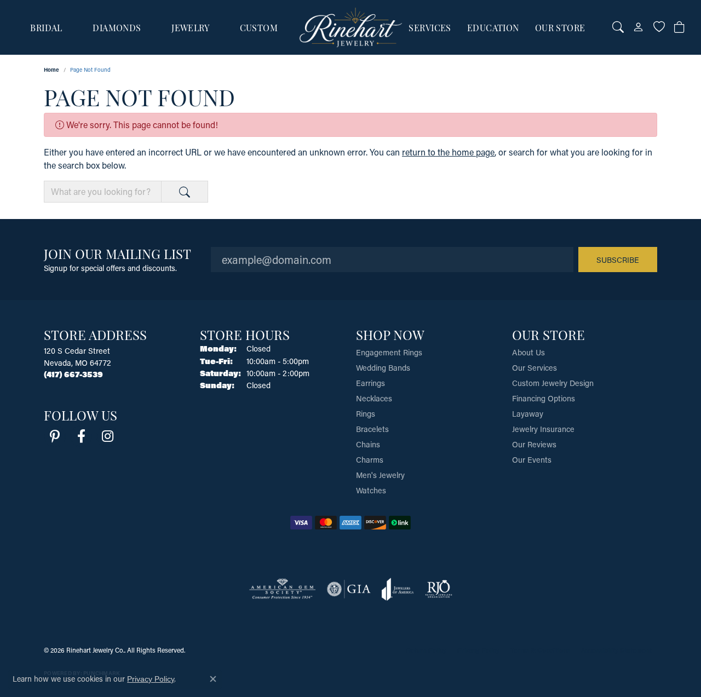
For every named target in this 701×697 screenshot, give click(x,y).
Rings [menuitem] (365, 413)
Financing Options (543, 398)
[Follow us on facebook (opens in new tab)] (81, 436)
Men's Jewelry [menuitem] (380, 475)
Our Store (560, 27)
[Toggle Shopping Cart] (679, 27)
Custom (259, 27)
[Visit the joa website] (397, 589)
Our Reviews (534, 444)
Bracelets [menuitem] (372, 429)
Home (51, 69)
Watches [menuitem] (371, 490)
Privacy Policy (478, 650)
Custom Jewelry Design (553, 383)
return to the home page (448, 152)
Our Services (534, 367)
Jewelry (190, 27)
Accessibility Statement (616, 650)
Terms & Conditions (540, 650)
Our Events (531, 459)
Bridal (46, 27)
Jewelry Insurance (543, 429)
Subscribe (617, 260)
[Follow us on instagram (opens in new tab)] (107, 436)
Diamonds (117, 27)
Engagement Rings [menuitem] (389, 352)
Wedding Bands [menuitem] (383, 367)
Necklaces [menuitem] (374, 398)
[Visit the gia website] (349, 589)
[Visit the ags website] (282, 589)
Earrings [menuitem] (370, 383)
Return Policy (426, 650)
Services (430, 27)
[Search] (618, 27)
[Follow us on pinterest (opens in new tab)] (55, 436)
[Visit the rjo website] (438, 589)
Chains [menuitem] (368, 444)
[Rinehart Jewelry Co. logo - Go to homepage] (350, 27)
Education (493, 27)
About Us (528, 352)
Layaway (527, 413)
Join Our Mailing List (117, 253)
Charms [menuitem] (369, 459)
